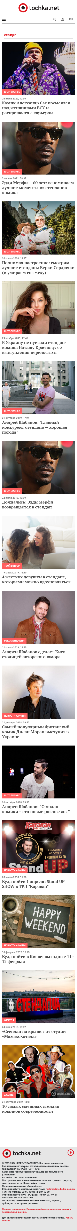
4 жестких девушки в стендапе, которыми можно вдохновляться (36, 579)
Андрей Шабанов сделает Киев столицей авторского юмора (33, 654)
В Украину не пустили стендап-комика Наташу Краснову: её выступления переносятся (34, 347)
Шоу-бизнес (12, 91)
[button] (63, 19)
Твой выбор (12, 565)
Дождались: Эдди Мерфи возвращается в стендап (27, 504)
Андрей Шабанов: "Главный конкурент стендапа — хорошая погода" (34, 427)
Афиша (9, 1095)
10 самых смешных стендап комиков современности (30, 1108)
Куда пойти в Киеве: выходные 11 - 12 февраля (38, 959)
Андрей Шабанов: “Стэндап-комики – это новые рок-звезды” (36, 809)
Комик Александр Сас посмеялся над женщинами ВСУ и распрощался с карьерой (36, 107)
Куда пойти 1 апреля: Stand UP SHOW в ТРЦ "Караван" (33, 884)
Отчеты (9, 1020)
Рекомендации (14, 640)
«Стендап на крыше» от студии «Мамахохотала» (34, 1034)
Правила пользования (13, 1209)
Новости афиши (14, 715)
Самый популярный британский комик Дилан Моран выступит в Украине (35, 731)
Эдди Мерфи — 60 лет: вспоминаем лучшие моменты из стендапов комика (38, 187)
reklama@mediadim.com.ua (60, 1189)
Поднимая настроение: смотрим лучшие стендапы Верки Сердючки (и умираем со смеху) (38, 267)
